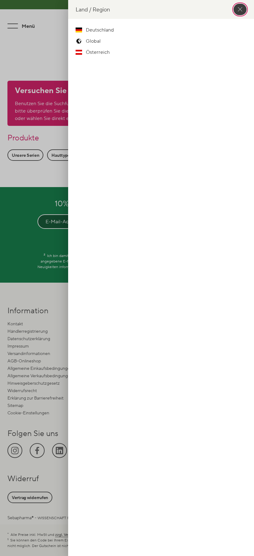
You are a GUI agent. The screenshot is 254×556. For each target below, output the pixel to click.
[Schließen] (240, 9)
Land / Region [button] (93, 9)
